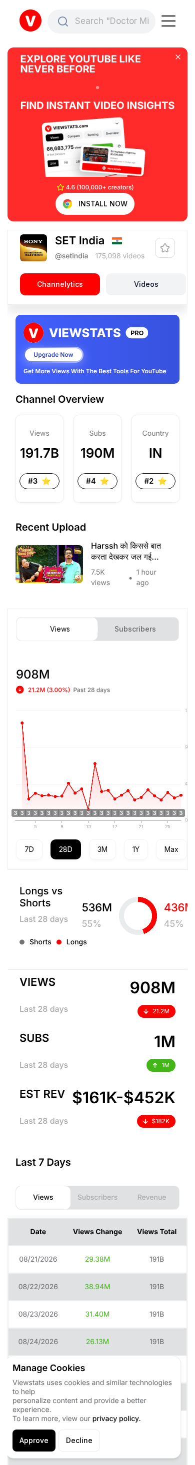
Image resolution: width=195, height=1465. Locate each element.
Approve (34, 1440)
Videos (146, 284)
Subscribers (135, 629)
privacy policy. (116, 1419)
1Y (136, 849)
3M (103, 849)
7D (29, 849)
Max (171, 849)
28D (65, 849)
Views (60, 629)
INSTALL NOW (103, 203)
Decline (79, 1440)
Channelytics (60, 284)
